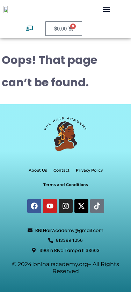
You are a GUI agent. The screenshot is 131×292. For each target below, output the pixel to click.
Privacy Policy (89, 170)
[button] (106, 9)
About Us (38, 170)
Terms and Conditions (65, 184)
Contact (61, 170)
